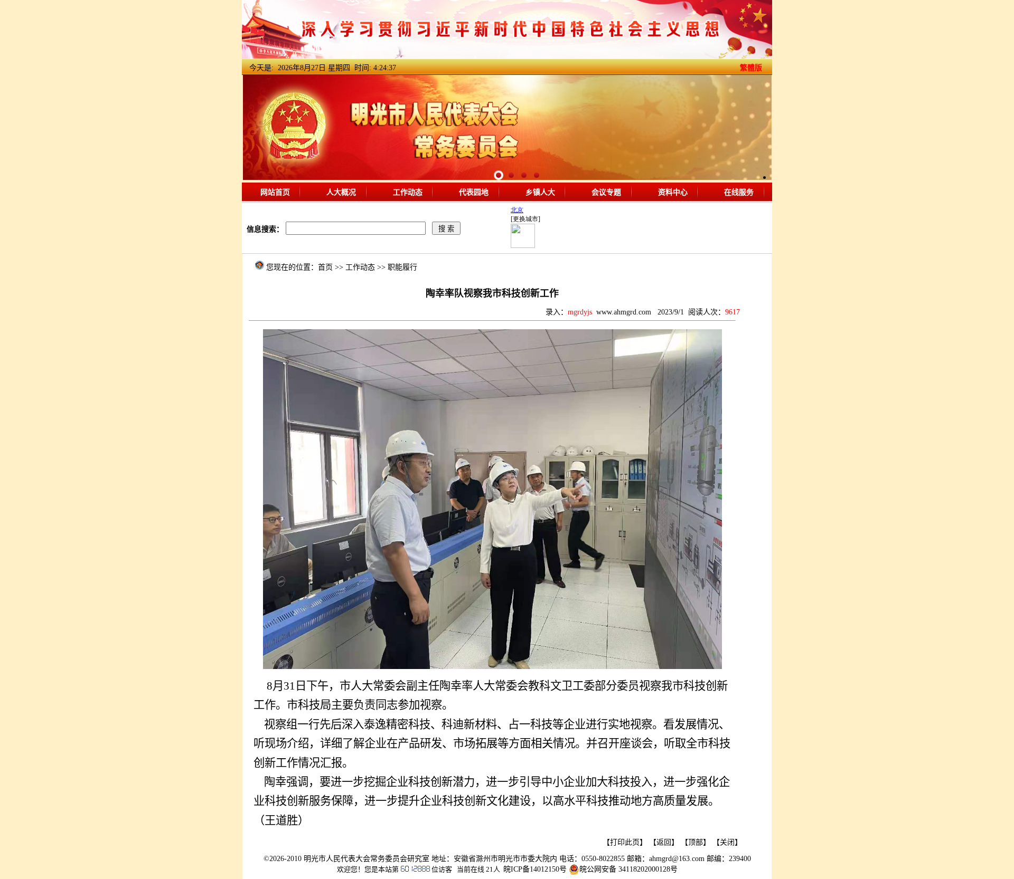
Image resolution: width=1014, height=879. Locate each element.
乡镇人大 (540, 191)
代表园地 (474, 191)
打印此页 (625, 842)
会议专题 (606, 191)
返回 (663, 842)
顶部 (695, 842)
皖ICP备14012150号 (535, 869)
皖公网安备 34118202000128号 (628, 869)
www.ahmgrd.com (623, 312)
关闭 (727, 842)
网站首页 (275, 191)
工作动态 (407, 191)
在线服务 (739, 191)
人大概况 (341, 191)
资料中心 (673, 191)
